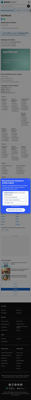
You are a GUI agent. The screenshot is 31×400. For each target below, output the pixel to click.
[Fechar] (28, 180)
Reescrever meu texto (15, 210)
